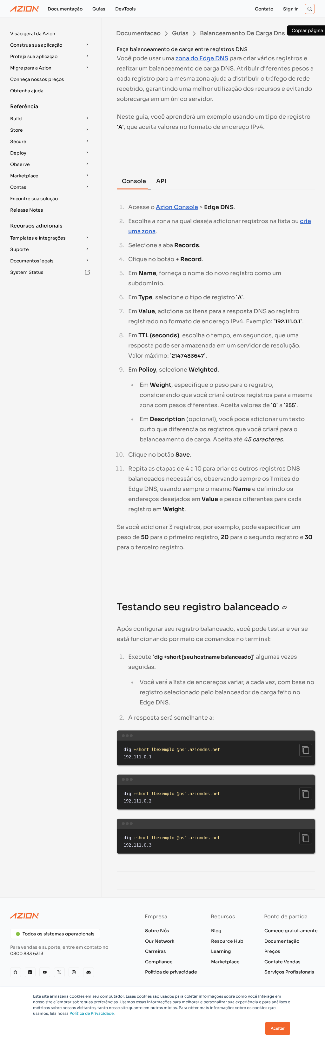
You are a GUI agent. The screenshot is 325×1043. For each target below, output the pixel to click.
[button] (50, 33)
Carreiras (155, 951)
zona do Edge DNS (202, 58)
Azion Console (177, 207)
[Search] (310, 9)
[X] (59, 972)
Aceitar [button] (278, 1028)
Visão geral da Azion (32, 33)
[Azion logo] (67, 916)
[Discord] (88, 972)
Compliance (159, 962)
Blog (216, 931)
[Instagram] (74, 972)
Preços (272, 951)
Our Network (159, 941)
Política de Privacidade (92, 1013)
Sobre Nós (157, 931)
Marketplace (225, 962)
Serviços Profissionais (289, 972)
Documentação (281, 941)
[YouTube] (44, 972)
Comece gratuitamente (291, 931)
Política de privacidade (171, 972)
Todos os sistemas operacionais (59, 934)
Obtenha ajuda (26, 91)
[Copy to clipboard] (305, 750)
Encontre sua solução (34, 198)
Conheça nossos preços (37, 79)
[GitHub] (15, 972)
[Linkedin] (30, 972)
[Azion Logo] (24, 9)
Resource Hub (227, 941)
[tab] (134, 181)
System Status (26, 272)
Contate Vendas (282, 962)
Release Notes (26, 210)
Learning (221, 951)
